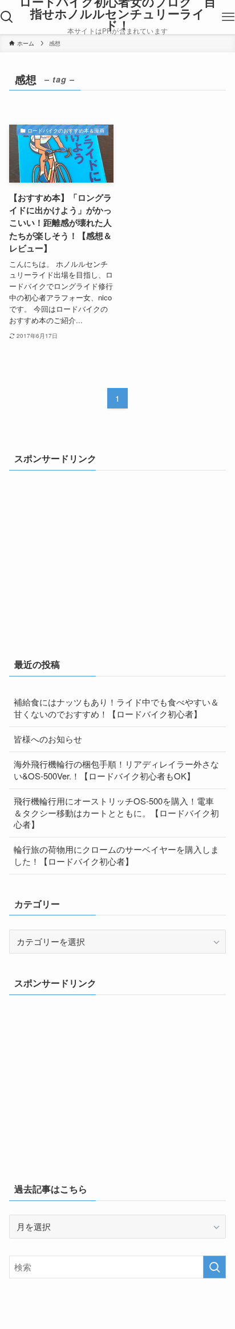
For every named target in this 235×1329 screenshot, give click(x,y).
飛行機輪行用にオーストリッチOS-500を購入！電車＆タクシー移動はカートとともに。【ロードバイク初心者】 (116, 813)
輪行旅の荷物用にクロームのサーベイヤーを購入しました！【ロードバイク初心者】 (116, 855)
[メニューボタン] (228, 17)
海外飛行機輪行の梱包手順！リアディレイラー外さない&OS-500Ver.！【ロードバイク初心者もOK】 (116, 770)
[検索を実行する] (214, 1267)
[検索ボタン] (7, 17)
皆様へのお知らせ (48, 739)
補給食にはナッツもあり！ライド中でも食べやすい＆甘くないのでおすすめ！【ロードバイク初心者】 (116, 708)
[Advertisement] (94, 555)
